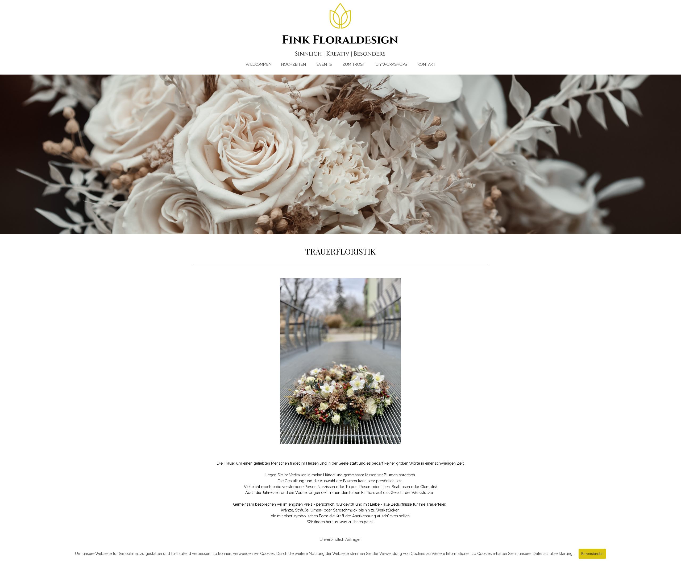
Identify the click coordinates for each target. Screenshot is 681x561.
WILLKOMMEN (259, 64)
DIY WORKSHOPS (391, 64)
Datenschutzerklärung (552, 553)
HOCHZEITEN (293, 64)
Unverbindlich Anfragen (341, 539)
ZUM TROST (353, 64)
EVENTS (324, 64)
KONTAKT (426, 64)
